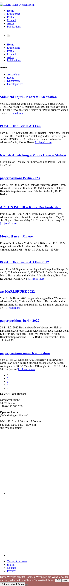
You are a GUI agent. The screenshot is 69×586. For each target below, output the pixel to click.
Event (10, 77)
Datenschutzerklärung (12, 584)
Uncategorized (15, 84)
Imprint (11, 564)
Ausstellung (13, 74)
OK (58, 580)
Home (10, 10)
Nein (65, 580)
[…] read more (16, 113)
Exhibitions (13, 13)
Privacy (11, 570)
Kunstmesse (14, 80)
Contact (11, 20)
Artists (10, 23)
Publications (14, 26)
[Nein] (26, 584)
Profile (11, 17)
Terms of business (17, 561)
